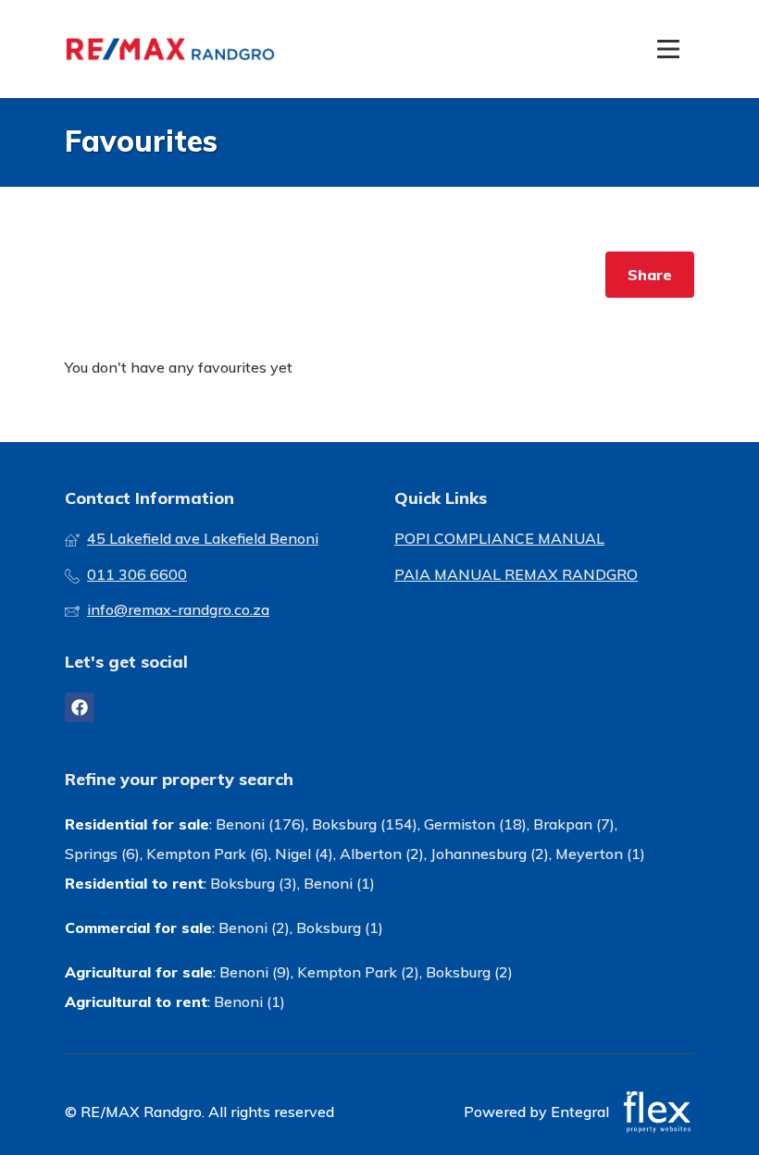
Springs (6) (102, 853)
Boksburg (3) (253, 883)
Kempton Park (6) (207, 853)
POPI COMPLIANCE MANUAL (499, 538)
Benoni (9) (255, 972)
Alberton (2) (382, 853)
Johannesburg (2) (489, 853)
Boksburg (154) (364, 824)
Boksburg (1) (339, 927)
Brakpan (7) (574, 824)
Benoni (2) (254, 927)
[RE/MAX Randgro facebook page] (79, 707)
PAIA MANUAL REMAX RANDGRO (516, 574)
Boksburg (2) (469, 972)
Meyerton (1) (600, 853)
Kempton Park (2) (358, 972)
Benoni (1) (339, 883)
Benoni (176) (260, 824)
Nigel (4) (304, 853)
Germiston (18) (475, 824)
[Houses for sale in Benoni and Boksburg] (171, 49)
